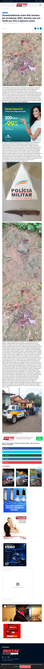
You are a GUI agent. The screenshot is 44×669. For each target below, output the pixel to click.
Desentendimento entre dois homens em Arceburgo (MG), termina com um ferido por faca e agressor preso (21, 18)
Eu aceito (25, 666)
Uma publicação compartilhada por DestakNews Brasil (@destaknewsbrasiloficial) (18, 602)
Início (4, 8)
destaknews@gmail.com (8, 660)
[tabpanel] (8, 478)
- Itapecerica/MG (10, 1)
